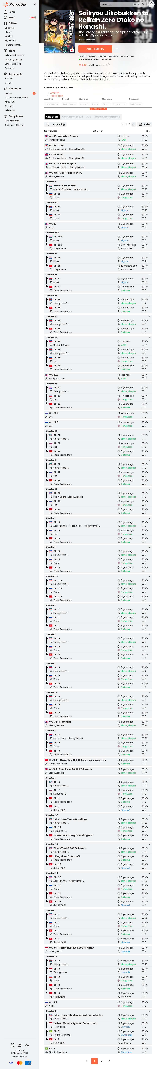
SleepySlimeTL (76, 149)
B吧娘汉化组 (59, 996)
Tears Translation (62, 290)
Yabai (56, 197)
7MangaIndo (55, 951)
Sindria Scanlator (62, 1034)
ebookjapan (56, 95)
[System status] (27, 1045)
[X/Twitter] (12, 1045)
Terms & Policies (19, 1057)
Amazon (54, 92)
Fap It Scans (59, 496)
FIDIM (56, 210)
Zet (55, 361)
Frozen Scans (76, 525)
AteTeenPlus (60, 525)
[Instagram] (19, 1045)
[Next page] (133, 124)
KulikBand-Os (60, 793)
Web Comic (113, 56)
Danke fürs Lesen (58, 149)
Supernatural (127, 56)
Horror (102, 56)
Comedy (92, 56)
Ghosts (83, 56)
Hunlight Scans (57, 139)
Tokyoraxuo (59, 248)
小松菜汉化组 (59, 809)
